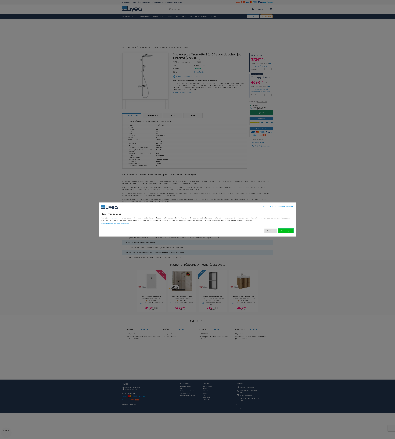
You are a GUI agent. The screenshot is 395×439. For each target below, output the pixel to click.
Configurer (271, 231)
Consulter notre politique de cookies (115, 223)
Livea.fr (114, 218)
